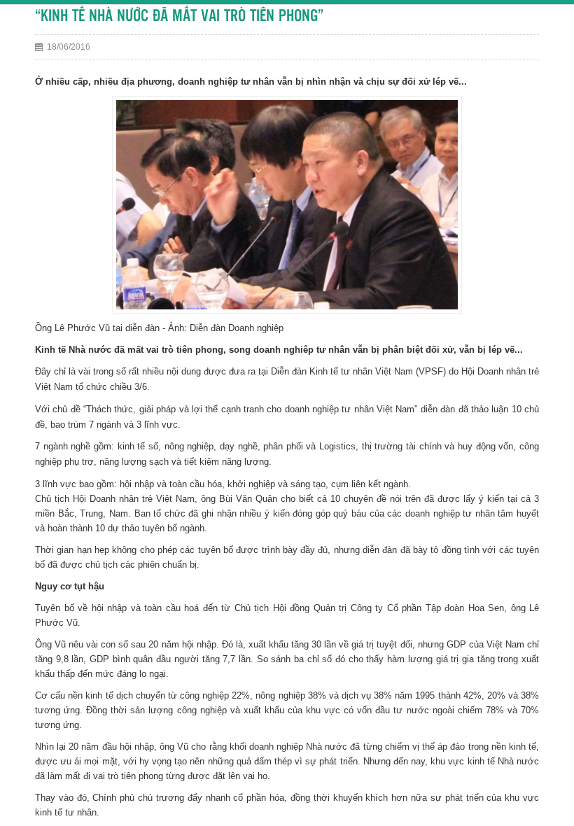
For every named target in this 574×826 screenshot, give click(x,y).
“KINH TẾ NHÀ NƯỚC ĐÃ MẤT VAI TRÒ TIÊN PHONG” (179, 16)
